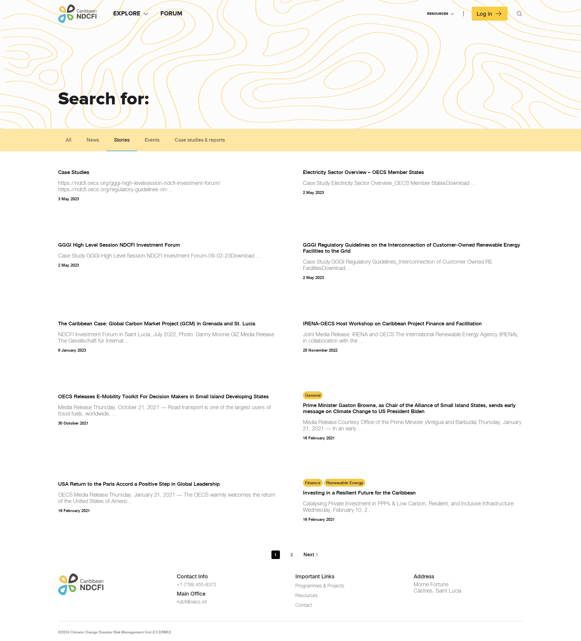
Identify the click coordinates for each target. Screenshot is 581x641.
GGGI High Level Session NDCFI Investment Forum (119, 245)
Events (152, 140)
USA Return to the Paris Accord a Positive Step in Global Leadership (139, 484)
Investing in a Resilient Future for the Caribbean (359, 493)
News (93, 140)
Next (309, 554)
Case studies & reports (200, 140)
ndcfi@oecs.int (192, 602)
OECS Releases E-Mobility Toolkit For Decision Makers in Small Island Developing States (163, 396)
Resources (306, 595)
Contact (303, 605)
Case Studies (73, 172)
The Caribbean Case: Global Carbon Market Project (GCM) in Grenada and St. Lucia (156, 323)
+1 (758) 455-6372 (196, 584)
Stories (122, 140)
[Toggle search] (519, 13)
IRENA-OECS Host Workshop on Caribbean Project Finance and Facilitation (392, 323)
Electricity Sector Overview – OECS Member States (363, 172)
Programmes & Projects (319, 586)
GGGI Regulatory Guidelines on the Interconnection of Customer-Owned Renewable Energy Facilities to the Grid (411, 248)
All (68, 140)
